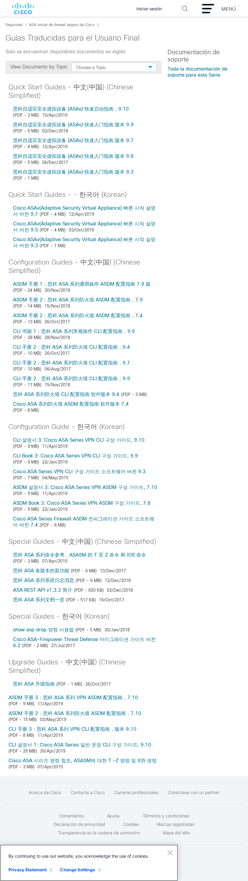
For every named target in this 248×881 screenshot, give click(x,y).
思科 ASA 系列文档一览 (38, 599)
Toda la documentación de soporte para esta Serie (197, 72)
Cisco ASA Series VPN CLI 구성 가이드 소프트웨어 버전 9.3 (79, 471)
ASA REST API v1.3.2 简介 (42, 590)
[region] (89, 863)
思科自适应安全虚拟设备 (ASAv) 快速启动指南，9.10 (71, 108)
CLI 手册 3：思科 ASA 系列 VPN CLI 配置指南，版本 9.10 (72, 729)
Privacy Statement (27, 869)
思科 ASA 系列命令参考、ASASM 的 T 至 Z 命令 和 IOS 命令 (79, 554)
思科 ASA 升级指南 (34, 684)
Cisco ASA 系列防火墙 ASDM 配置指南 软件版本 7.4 (71, 404)
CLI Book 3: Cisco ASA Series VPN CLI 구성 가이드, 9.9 (75, 455)
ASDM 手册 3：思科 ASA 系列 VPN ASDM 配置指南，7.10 (73, 697)
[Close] (170, 852)
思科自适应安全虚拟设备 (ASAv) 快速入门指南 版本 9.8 (73, 156)
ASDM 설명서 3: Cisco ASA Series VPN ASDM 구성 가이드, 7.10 (85, 487)
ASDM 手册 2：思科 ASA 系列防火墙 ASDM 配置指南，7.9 (78, 299)
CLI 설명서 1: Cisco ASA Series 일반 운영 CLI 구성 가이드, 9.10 (79, 744)
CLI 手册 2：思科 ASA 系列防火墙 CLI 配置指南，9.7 (71, 362)
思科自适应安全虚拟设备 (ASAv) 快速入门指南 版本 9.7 (73, 140)
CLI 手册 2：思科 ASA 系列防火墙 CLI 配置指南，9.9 (71, 378)
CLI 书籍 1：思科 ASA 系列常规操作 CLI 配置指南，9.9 (74, 331)
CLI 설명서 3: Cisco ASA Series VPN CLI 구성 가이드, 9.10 (79, 440)
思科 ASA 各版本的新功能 (41, 570)
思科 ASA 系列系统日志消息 (43, 580)
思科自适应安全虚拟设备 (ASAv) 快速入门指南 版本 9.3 (73, 172)
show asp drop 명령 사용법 (43, 629)
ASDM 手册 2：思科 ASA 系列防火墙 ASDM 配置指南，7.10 (74, 713)
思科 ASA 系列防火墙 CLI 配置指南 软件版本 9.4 (66, 394)
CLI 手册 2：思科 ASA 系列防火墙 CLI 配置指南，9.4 (71, 347)
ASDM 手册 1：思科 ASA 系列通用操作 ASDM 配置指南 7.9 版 (82, 284)
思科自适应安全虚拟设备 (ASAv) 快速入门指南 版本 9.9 (73, 124)
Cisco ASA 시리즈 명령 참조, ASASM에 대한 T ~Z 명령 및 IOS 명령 (82, 760)
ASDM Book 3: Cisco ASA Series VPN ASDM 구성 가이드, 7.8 (82, 503)
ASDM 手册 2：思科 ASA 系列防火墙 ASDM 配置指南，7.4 (78, 315)
